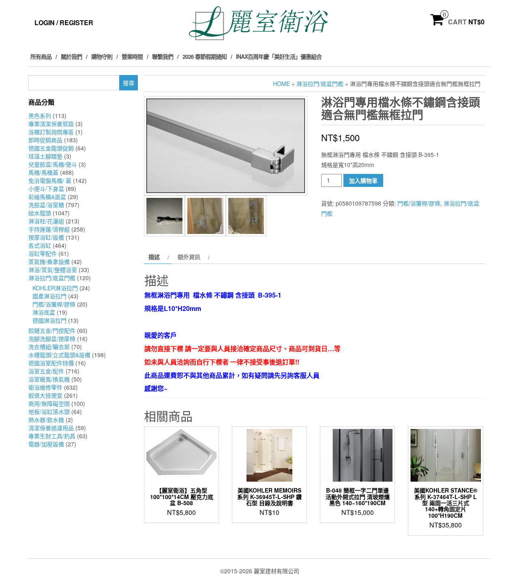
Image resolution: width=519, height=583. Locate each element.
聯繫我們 (162, 56)
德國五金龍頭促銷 (51, 148)
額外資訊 (189, 257)
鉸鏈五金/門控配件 (51, 330)
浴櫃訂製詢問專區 (51, 132)
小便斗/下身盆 (46, 188)
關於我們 (71, 56)
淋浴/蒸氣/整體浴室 (52, 270)
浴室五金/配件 (46, 371)
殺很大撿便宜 (45, 395)
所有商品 (40, 56)
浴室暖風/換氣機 (49, 379)
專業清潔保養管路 (51, 124)
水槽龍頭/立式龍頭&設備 (59, 355)
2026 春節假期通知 (204, 56)
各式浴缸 (39, 245)
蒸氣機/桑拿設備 (49, 261)
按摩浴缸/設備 (46, 237)
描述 (154, 257)
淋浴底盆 (43, 312)
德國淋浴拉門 (49, 320)
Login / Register (63, 22)
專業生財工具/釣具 (51, 436)
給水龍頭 (39, 213)
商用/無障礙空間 (49, 403)
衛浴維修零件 (45, 387)
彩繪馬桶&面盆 (47, 197)
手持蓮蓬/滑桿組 (49, 229)
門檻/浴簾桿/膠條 (53, 304)
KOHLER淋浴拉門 (55, 288)
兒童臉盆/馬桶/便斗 (52, 164)
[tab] (158, 256)
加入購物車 (363, 180)
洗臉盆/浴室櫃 (46, 205)
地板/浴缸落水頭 (49, 411)
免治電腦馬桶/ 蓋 (49, 180)
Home (281, 83)
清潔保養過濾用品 (51, 428)
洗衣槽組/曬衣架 (49, 347)
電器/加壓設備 (46, 444)
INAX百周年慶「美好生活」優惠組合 (279, 56)
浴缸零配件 (42, 253)
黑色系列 (39, 115)
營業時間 (132, 56)
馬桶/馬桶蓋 (43, 172)
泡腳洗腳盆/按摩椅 (51, 338)
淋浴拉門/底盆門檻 (51, 278)
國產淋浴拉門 (49, 296)
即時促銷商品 (45, 140)
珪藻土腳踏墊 (45, 156)
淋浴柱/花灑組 (46, 221)
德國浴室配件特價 (51, 363)
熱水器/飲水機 (46, 420)
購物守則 (101, 56)
